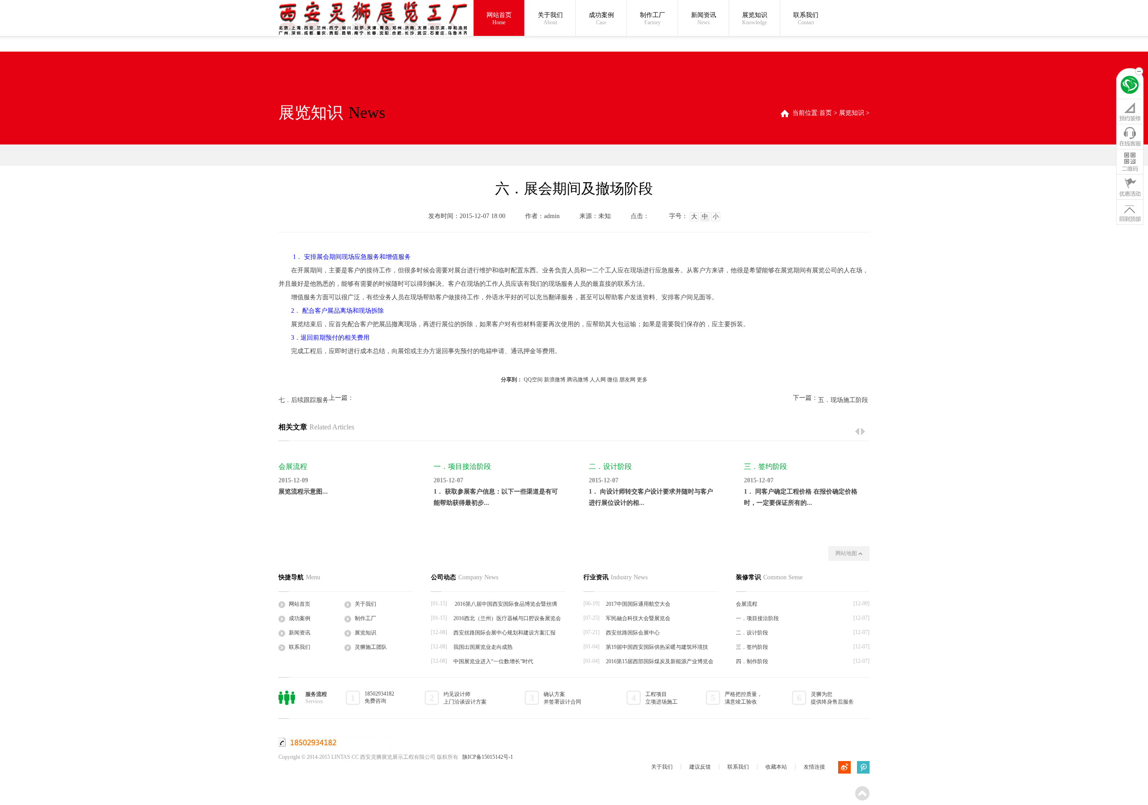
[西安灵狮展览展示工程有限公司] (372, 19)
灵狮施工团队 (371, 647)
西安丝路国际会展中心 (633, 633)
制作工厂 (652, 19)
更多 (642, 379)
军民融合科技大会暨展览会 (638, 618)
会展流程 (292, 466)
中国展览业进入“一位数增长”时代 (493, 661)
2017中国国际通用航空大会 (638, 604)
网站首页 (499, 19)
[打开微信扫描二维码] (1130, 161)
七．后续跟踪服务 (303, 400)
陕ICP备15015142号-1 (487, 757)
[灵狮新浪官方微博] (844, 767)
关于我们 (550, 19)
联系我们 (805, 19)
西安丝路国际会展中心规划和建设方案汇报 (504, 633)
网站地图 (846, 553)
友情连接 (814, 767)
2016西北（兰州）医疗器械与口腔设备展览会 (507, 618)
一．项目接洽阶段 (462, 466)
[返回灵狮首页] (1130, 86)
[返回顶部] (1130, 211)
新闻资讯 (703, 19)
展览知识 (754, 19)
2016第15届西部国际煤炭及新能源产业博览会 (659, 661)
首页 (825, 112)
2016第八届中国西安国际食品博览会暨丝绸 (505, 604)
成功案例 (601, 19)
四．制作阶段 (752, 661)
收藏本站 (776, 767)
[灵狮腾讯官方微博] (863, 767)
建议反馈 (700, 767)
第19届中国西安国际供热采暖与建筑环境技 (657, 647)
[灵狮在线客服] (1130, 136)
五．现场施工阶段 (843, 400)
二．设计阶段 (610, 466)
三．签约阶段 (765, 466)
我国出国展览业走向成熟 (483, 647)
